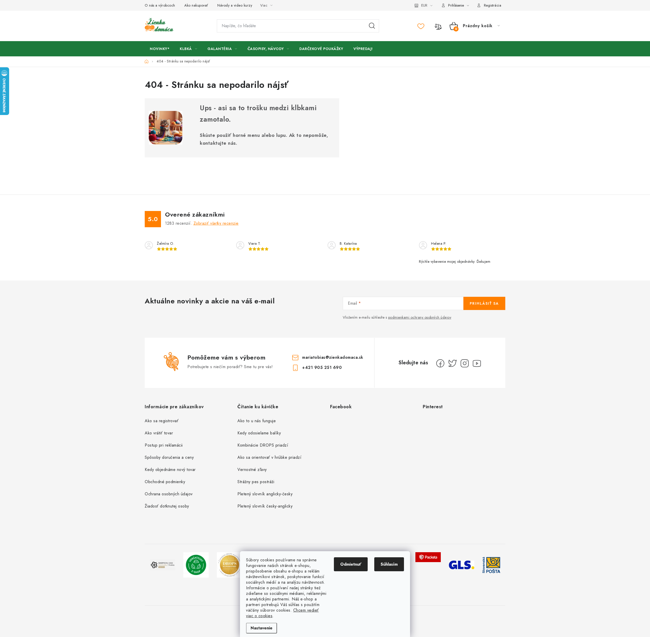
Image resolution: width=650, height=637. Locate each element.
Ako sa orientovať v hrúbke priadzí (269, 457)
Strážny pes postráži (255, 482)
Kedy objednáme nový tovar (170, 469)
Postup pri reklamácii (164, 445)
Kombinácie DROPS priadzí (262, 445)
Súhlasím (389, 564)
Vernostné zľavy (252, 469)
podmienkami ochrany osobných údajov (419, 317)
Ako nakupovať (196, 5)
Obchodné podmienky (165, 482)
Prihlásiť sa (484, 303)
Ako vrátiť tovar (159, 433)
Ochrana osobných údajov (169, 494)
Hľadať (372, 25)
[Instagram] (465, 363)
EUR (424, 5)
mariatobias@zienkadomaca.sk (332, 357)
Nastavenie (261, 628)
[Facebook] (440, 363)
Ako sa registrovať (161, 421)
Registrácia (492, 5)
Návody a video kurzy (234, 5)
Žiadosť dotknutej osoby (167, 506)
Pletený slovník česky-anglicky (264, 506)
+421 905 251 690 (322, 367)
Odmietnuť (350, 564)
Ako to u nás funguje (256, 421)
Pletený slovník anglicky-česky (264, 494)
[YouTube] (477, 363)
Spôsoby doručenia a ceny (169, 457)
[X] (452, 363)
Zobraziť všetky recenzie (216, 223)
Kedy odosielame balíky (259, 433)
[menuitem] (159, 48)
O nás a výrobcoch (160, 5)
